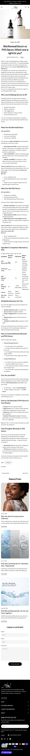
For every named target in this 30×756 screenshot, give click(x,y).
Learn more (4, 526)
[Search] (25, 7)
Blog (22, 57)
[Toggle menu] (1, 7)
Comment (4, 645)
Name (3, 631)
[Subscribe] (27, 726)
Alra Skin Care (8, 749)
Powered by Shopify (18, 749)
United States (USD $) (15, 735)
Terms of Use (19, 730)
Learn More (4, 698)
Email (3, 638)
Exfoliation (8, 462)
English (3, 735)
